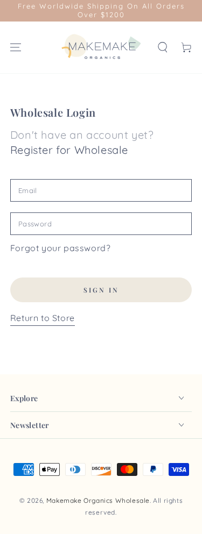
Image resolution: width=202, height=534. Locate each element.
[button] (163, 47)
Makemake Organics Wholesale (98, 500)
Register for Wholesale (69, 149)
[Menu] (15, 47)
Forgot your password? (60, 248)
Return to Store (42, 317)
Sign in (101, 290)
